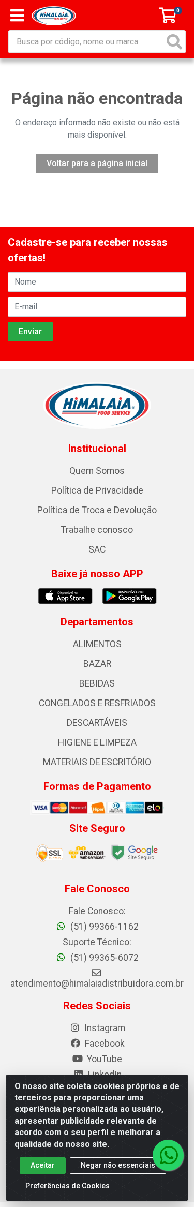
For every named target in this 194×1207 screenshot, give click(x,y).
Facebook (104, 1043)
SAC (97, 549)
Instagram (103, 1028)
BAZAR (97, 664)
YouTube (103, 1059)
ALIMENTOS (97, 644)
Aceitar (43, 1165)
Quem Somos (97, 471)
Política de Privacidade (97, 490)
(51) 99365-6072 (103, 957)
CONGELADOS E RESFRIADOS (97, 703)
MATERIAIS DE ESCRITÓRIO (97, 762)
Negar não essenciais (118, 1165)
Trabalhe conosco (97, 530)
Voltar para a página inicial (97, 163)
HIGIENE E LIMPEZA (97, 742)
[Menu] (17, 15)
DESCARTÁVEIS (97, 723)
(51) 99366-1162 (103, 926)
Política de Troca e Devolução (97, 510)
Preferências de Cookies (67, 1186)
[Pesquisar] (174, 41)
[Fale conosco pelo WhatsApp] (168, 1155)
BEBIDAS (97, 683)
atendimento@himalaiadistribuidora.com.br (97, 983)
